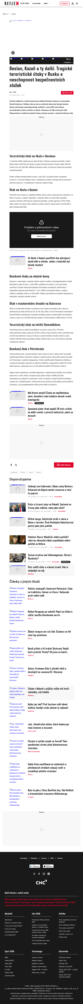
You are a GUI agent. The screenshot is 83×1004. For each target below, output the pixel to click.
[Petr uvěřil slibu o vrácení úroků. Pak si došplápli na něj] (18, 570)
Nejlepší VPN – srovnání (39, 969)
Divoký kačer (63, 937)
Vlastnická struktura (64, 996)
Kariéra (60, 858)
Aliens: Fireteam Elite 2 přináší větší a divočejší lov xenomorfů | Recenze (47, 670)
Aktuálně (8, 913)
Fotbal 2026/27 (9, 960)
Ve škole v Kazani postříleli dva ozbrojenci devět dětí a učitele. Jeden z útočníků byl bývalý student (49, 261)
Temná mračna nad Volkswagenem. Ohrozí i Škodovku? (50, 556)
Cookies (40, 996)
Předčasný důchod (65, 957)
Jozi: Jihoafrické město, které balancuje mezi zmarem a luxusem (48, 726)
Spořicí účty (62, 960)
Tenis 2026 (8, 966)
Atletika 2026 (9, 972)
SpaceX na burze (37, 957)
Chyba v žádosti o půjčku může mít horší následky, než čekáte (48, 690)
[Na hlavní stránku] (12, 3)
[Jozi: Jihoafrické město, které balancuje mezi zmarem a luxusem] (18, 729)
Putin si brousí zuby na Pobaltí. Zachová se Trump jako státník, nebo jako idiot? (49, 506)
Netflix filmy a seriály (38, 972)
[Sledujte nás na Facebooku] (39, 874)
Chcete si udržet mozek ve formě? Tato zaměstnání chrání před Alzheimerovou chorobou (47, 745)
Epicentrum (8, 920)
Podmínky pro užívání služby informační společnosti (55, 993)
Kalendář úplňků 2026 (11, 932)
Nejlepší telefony (37, 960)
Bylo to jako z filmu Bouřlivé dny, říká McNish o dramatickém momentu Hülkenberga (50, 792)
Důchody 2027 (63, 963)
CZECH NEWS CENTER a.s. (49, 986)
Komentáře (36, 3)
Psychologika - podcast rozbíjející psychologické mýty (39, 902)
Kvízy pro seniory (10, 929)
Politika (62, 913)
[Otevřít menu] (77, 3)
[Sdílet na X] (16, 465)
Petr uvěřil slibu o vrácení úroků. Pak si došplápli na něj (48, 569)
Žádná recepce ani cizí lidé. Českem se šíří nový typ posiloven (49, 633)
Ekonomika (63, 951)
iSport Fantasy (46, 899)
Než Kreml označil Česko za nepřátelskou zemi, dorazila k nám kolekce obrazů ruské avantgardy (49, 396)
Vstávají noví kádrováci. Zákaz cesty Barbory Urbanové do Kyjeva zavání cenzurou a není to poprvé (50, 490)
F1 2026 (7, 969)
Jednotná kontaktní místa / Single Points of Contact (26, 998)
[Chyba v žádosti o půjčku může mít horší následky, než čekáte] (18, 693)
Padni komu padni (64, 931)
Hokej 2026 (8, 963)
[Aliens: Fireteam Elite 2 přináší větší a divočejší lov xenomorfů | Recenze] (18, 674)
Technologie (37, 951)
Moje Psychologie (11, 899)
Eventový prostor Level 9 (20, 905)
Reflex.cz (6, 14)
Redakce (34, 858)
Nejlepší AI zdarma (38, 963)
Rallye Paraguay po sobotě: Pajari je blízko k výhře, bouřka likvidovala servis (50, 613)
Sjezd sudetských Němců (67, 925)
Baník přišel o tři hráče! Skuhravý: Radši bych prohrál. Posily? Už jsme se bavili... (48, 650)
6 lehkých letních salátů (39, 943)
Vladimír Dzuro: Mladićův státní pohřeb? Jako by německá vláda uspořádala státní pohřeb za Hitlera (49, 540)
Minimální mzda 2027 (65, 966)
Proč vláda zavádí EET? (66, 928)
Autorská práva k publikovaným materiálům (24, 993)
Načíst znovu (41, 236)
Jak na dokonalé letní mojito (40, 940)
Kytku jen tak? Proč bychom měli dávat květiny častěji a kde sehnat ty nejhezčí (48, 706)
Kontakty (23, 858)
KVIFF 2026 (24, 3)
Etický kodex (47, 998)
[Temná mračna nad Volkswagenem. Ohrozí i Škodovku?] (18, 558)
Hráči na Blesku (33, 899)
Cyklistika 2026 (9, 975)
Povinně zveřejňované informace (63, 998)
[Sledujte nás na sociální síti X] (34, 874)
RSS (51, 858)
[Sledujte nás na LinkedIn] (48, 874)
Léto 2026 (36, 913)
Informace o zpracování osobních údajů (24, 996)
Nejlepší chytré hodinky (39, 966)
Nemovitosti (15, 902)
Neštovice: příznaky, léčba (13, 923)
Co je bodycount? (10, 935)
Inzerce (44, 858)
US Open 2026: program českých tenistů (44, 905)
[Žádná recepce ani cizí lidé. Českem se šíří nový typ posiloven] (18, 636)
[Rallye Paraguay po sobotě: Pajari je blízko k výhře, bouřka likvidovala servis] (18, 617)
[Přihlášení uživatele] (72, 3)
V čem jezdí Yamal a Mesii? (13, 926)
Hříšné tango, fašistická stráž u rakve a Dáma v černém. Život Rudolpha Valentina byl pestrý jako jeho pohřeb (50, 522)
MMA (6, 957)
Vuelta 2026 (64, 905)
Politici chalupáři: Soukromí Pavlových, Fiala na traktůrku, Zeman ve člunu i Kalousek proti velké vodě (50, 592)
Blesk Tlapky (22, 899)
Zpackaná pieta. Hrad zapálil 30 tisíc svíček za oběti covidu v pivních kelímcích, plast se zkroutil (50, 412)
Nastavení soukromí (50, 996)
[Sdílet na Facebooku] (11, 465)
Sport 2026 (9, 951)
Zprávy (14, 14)
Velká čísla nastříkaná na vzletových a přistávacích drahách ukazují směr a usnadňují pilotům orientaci (47, 768)
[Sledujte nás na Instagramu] (44, 874)
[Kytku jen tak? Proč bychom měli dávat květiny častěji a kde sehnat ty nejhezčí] (18, 710)
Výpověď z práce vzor (66, 934)
